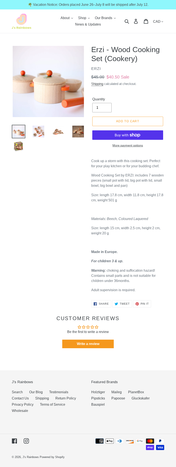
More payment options (127, 145)
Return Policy (65, 398)
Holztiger (98, 392)
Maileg (116, 392)
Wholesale (20, 411)
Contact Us (20, 398)
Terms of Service (52, 404)
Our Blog (36, 392)
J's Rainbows (31, 457)
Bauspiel (98, 404)
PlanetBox (136, 392)
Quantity (98, 99)
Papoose (118, 398)
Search (17, 392)
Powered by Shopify (52, 457)
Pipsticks (98, 398)
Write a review (88, 344)
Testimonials (58, 392)
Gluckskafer (141, 398)
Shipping (97, 84)
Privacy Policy (22, 404)
